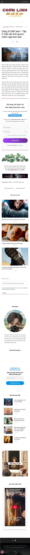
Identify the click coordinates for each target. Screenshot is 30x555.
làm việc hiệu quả (20, 188)
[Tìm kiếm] (22, 1)
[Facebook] (13, 41)
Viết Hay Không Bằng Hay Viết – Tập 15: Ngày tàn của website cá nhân (20, 429)
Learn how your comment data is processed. (15, 288)
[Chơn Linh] (15, 13)
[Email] (17, 41)
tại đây (22, 170)
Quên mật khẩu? (22, 135)
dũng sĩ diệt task (9, 188)
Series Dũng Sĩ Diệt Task (9, 26)
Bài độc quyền (19, 26)
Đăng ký (20, 145)
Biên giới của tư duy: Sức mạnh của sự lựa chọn (13, 219)
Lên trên (15, 552)
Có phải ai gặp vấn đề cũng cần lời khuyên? (12, 243)
